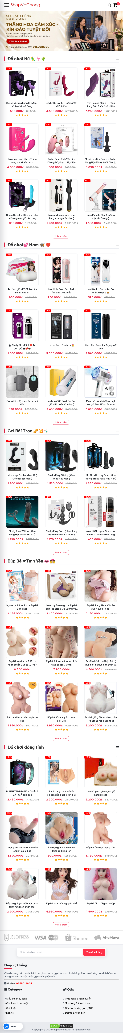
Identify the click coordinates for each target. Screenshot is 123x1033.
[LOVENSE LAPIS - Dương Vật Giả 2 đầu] (61, 84)
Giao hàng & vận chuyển (78, 998)
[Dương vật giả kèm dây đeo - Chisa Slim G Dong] (22, 84)
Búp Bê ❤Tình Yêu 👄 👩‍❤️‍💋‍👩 (31, 561)
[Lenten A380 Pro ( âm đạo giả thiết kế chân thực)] (61, 382)
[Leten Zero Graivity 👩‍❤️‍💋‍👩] (61, 326)
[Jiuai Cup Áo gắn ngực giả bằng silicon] (101, 772)
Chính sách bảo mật (17, 1003)
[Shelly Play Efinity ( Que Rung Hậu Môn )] (61, 456)
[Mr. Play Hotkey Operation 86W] (101, 456)
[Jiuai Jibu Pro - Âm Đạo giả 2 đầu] (101, 326)
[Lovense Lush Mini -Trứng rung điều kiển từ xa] (22, 140)
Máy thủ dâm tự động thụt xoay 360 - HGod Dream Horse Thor (100, 404)
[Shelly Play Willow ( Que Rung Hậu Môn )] (22, 512)
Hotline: (19, 983)
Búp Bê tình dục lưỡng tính (100, 847)
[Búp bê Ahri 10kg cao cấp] (101, 884)
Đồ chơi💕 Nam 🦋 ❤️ (29, 244)
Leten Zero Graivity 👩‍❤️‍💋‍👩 (61, 345)
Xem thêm (62, 236)
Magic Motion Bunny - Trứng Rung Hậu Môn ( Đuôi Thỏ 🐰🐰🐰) (100, 162)
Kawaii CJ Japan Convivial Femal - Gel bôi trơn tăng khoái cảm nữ (100, 534)
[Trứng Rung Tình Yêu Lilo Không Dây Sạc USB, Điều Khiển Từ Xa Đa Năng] (61, 140)
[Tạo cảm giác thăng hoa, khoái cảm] (22, 382)
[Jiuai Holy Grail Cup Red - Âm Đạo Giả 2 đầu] (61, 270)
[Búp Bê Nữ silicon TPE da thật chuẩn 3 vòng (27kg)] (22, 642)
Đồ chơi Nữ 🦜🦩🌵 (27, 58)
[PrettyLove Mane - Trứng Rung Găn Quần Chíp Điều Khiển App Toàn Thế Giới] (101, 84)
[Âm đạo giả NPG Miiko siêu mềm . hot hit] (22, 270)
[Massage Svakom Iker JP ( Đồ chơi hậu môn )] (22, 456)
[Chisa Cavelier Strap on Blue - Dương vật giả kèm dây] (22, 195)
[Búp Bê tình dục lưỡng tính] (101, 828)
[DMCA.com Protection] (61, 1025)
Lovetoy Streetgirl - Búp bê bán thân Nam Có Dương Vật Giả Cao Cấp (61, 609)
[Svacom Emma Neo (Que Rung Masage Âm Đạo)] (61, 195)
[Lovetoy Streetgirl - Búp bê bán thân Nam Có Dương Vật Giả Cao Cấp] (61, 586)
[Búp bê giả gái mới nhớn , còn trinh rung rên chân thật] (101, 698)
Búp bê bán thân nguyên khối (61, 903)
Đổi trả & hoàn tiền (75, 1012)
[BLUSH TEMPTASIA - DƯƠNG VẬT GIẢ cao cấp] (22, 772)
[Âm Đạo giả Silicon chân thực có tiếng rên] (61, 828)
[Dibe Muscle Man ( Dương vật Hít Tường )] (101, 195)
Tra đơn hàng (94, 952)
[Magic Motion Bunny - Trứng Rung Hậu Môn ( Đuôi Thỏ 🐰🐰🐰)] (101, 140)
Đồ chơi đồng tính (26, 747)
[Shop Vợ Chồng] (27, 5)
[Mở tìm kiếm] (109, 5)
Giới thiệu (11, 1008)
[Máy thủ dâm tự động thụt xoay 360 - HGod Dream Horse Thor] (101, 382)
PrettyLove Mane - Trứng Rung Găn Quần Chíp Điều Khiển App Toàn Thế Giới (100, 106)
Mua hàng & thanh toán (77, 1003)
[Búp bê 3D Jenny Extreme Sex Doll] (61, 698)
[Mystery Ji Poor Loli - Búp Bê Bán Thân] (22, 586)
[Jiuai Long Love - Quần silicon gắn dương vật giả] (61, 772)
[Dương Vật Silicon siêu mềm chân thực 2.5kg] (22, 828)
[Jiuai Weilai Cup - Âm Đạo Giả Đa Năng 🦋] (101, 270)
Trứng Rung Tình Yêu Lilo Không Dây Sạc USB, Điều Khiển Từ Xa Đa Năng (61, 162)
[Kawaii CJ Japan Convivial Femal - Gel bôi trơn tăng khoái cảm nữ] (101, 512)
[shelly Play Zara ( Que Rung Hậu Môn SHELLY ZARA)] (61, 512)
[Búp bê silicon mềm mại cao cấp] (22, 698)
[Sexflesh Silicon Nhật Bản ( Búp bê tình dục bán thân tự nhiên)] (101, 642)
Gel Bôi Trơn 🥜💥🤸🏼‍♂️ (28, 430)
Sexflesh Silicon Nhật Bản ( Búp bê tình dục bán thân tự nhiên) (100, 665)
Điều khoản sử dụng (16, 998)
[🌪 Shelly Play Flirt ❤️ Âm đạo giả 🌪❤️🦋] (22, 326)
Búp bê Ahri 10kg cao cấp (101, 903)
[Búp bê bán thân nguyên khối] (61, 884)
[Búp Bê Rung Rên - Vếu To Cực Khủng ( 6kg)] (101, 586)
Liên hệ (10, 1012)
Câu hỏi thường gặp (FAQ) (79, 1008)
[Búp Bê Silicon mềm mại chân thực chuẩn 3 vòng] (61, 642)
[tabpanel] (61, 30)
